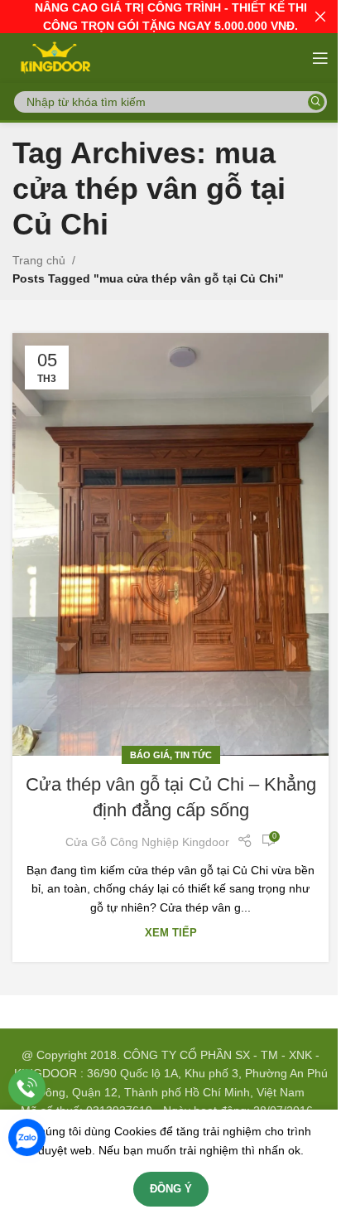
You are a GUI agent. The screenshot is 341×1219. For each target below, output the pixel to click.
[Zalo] (27, 1137)
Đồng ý (171, 1189)
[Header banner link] (170, 16)
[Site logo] (54, 57)
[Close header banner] (320, 16)
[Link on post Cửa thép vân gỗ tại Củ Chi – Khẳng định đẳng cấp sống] (170, 544)
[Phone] (27, 1087)
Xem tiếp (171, 933)
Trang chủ (38, 260)
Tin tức (193, 755)
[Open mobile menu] (320, 58)
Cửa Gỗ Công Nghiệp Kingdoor (147, 842)
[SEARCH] (316, 102)
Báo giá (150, 755)
